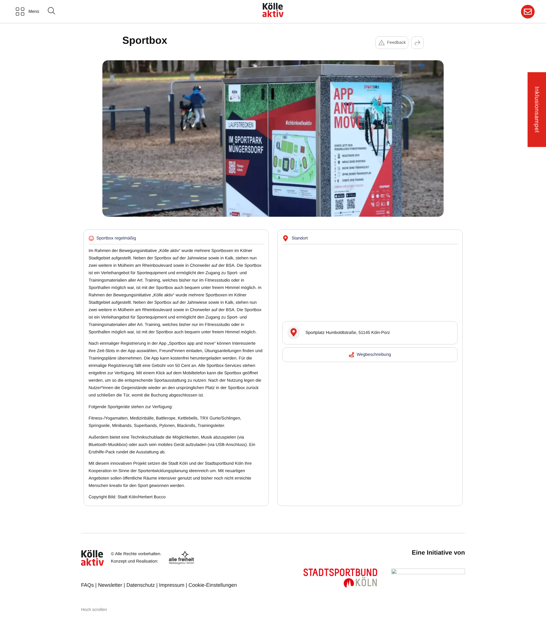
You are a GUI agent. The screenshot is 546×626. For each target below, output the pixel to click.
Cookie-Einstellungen (213, 585)
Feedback (396, 42)
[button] (417, 42)
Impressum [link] (171, 585)
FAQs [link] (87, 585)
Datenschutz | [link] (142, 585)
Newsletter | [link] (112, 585)
